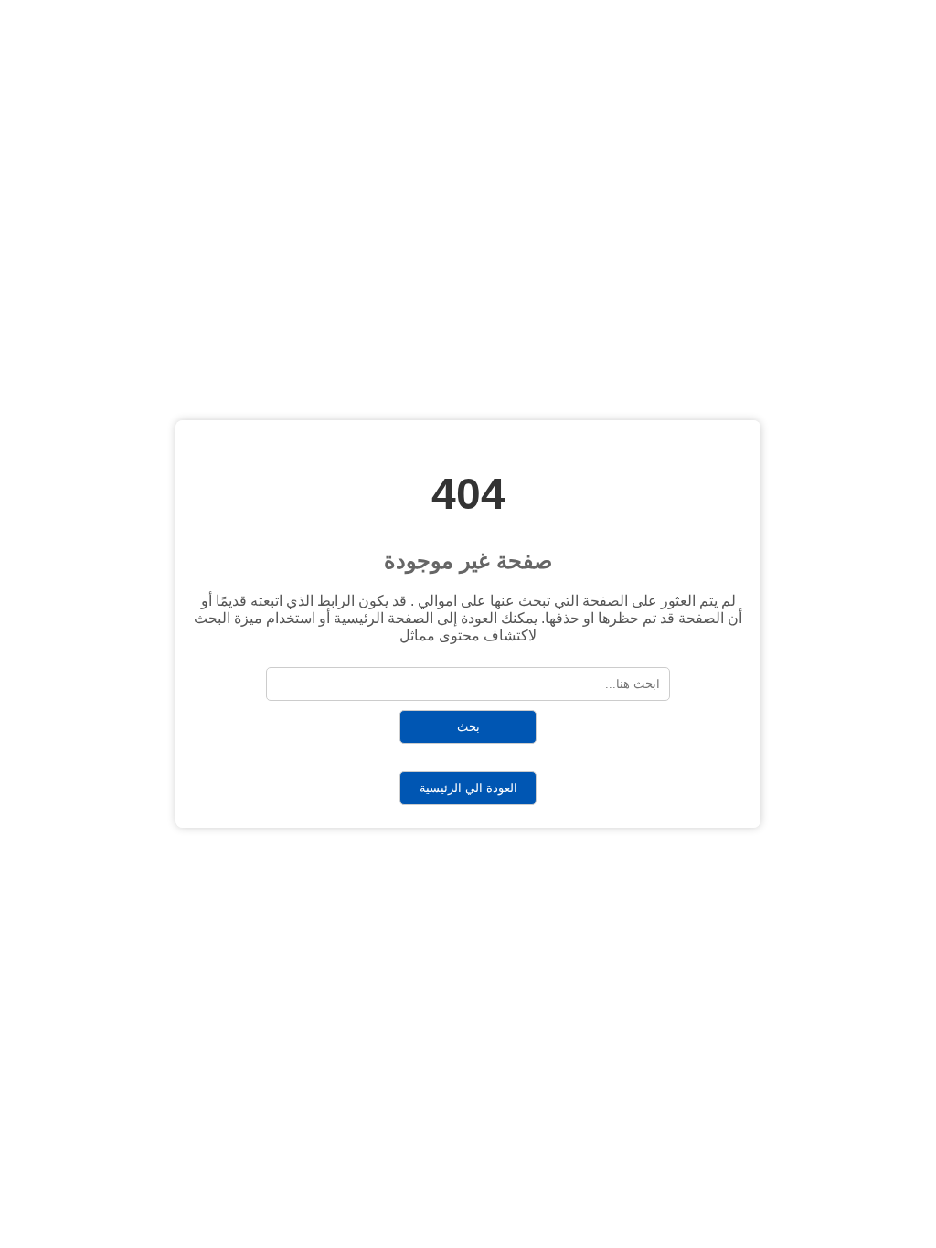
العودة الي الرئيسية (468, 788)
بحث (468, 727)
